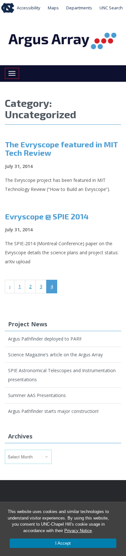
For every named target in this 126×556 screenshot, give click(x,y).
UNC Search (111, 8)
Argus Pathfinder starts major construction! (53, 411)
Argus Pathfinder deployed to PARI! (44, 339)
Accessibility (28, 8)
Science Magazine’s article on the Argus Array (55, 354)
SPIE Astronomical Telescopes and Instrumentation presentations (62, 375)
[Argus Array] (63, 40)
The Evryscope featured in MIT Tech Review (61, 148)
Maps (53, 8)
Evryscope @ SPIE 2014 (47, 216)
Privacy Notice (78, 530)
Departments (79, 8)
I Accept (63, 543)
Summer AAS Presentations (37, 395)
